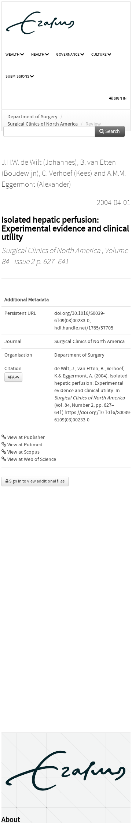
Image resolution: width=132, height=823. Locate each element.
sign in (119, 98)
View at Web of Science (31, 459)
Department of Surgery (32, 117)
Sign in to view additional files (36, 481)
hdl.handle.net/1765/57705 (83, 328)
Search (112, 131)
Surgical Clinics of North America (42, 124)
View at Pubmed (24, 445)
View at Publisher (25, 437)
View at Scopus (23, 452)
